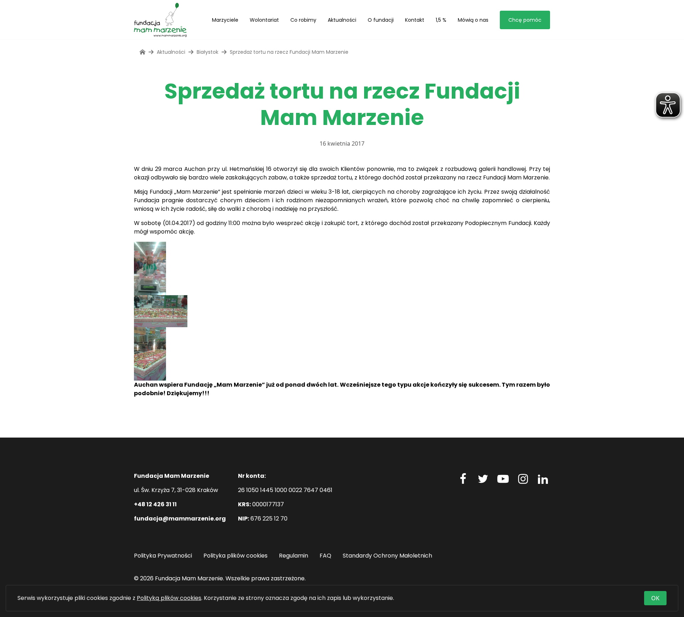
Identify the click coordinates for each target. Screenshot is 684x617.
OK (655, 598)
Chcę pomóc (525, 19)
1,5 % (441, 19)
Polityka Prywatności (163, 555)
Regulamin (293, 555)
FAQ (325, 555)
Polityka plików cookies (235, 555)
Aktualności (342, 19)
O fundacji (381, 19)
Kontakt (414, 19)
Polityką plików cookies (169, 598)
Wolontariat (264, 19)
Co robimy (303, 19)
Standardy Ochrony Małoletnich (387, 555)
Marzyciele (225, 19)
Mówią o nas (473, 19)
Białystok (207, 52)
